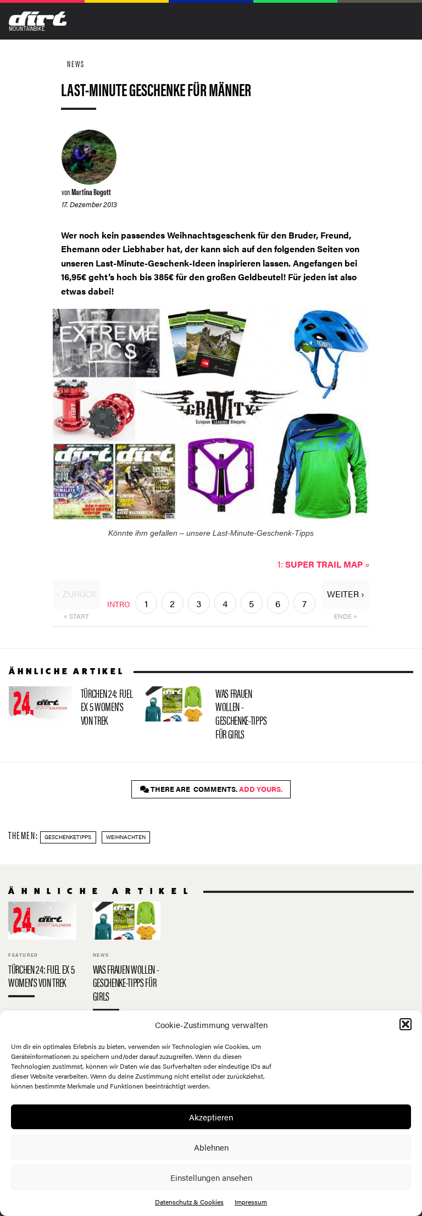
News (76, 63)
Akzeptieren (211, 1117)
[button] (405, 1024)
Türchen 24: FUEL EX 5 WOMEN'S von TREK (72, 708)
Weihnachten (126, 837)
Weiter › (345, 593)
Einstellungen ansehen (211, 1177)
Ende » (345, 616)
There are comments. (215, 789)
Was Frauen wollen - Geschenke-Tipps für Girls (206, 715)
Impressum (251, 1202)
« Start (76, 616)
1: (323, 564)
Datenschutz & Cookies (189, 1202)
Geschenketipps (68, 837)
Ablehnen (211, 1147)
